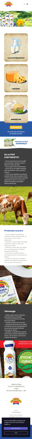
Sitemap (16, 388)
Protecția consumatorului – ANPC (16, 391)
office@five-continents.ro (16, 416)
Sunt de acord (16, 428)
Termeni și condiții (16, 384)
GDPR (16, 432)
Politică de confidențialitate (16, 386)
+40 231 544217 (16, 412)
